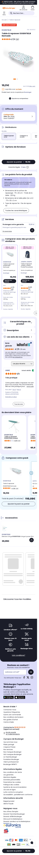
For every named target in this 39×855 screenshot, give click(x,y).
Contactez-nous (9, 710)
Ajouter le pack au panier (19, 504)
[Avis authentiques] (23, 344)
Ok (31, 672)
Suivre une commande (12, 715)
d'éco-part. (32, 86)
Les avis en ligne (9, 790)
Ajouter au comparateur (20, 98)
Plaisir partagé (8, 744)
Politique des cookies (11, 785)
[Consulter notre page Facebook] (24, 678)
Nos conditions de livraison (13, 717)
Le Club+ (19, 89)
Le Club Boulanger (10, 757)
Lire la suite (30, 386)
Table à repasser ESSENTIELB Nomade (9, 485)
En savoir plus (7, 231)
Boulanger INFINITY (10, 764)
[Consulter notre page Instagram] (32, 678)
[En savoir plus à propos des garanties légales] (27, 167)
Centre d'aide (8, 722)
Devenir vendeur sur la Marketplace (16, 821)
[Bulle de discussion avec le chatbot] (31, 843)
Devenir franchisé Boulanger (14, 814)
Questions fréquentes (11, 712)
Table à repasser (14, 20)
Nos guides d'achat (10, 720)
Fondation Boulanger (11, 759)
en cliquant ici (17, 357)
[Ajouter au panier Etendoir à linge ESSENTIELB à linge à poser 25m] (31, 540)
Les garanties (8, 775)
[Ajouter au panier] (32, 230)
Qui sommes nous (10, 742)
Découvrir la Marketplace (12, 819)
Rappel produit (8, 801)
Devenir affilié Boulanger (12, 816)
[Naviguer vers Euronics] (18, 825)
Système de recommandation (15, 787)
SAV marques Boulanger (12, 754)
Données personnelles (11, 780)
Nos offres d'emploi (10, 811)
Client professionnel (11, 762)
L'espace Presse (9, 747)
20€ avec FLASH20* (9, 25)
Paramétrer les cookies (12, 782)
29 (17, 39)
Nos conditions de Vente (12, 772)
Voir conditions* (18, 655)
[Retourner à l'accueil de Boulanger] (9, 8)
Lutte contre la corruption (13, 792)
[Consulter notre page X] (28, 678)
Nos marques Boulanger (12, 752)
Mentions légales (9, 777)
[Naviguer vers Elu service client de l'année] (18, 831)
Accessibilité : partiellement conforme (17, 794)
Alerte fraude (8, 804)
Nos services (8, 749)
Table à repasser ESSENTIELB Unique (11, 437)
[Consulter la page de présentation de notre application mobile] (8, 697)
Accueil (4, 20)
